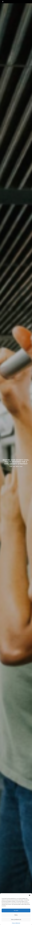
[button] (29, 895)
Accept (16, 910)
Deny (16, 915)
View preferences (16, 919)
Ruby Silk (12, 466)
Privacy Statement (16, 923)
